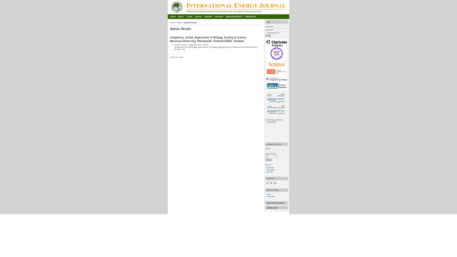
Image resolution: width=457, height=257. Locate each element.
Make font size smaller (267, 182)
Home (173, 16)
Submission (250, 16)
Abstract (177, 49)
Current (208, 16)
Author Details (190, 22)
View (269, 194)
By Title (270, 172)
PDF (183, 49)
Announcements (234, 16)
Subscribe (270, 196)
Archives (219, 16)
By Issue (270, 167)
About (181, 16)
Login (189, 16)
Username (269, 26)
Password (269, 30)
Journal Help (272, 207)
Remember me (274, 33)
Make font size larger (275, 182)
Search (268, 148)
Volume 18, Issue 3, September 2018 (187, 45)
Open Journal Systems (275, 203)
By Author (271, 170)
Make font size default (271, 182)
